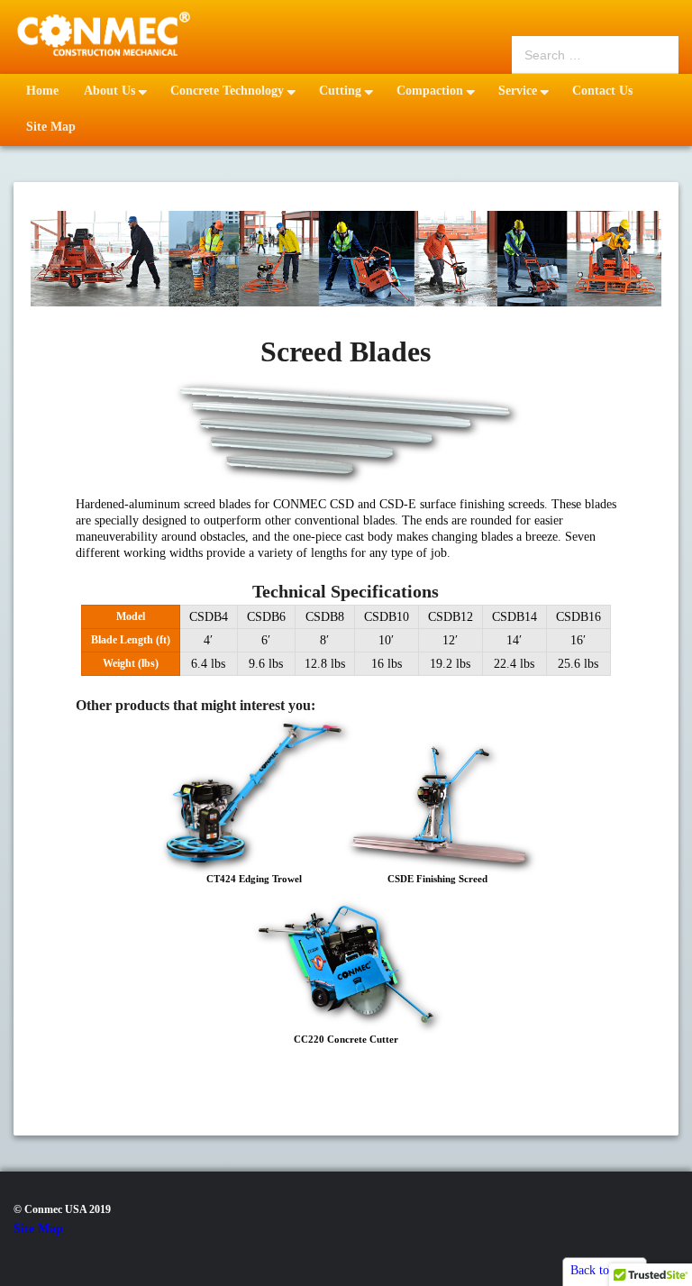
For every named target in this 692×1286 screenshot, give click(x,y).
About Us (109, 90)
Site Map (51, 126)
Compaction (429, 90)
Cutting (340, 90)
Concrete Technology (227, 90)
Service (517, 90)
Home (42, 90)
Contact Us (602, 90)
